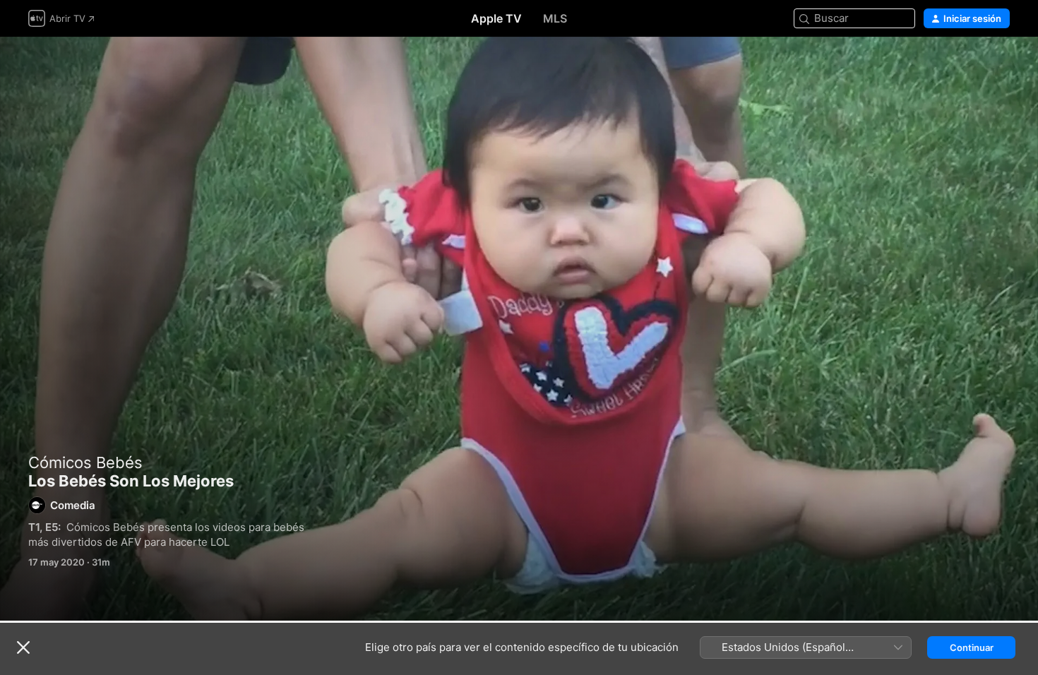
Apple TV (496, 18)
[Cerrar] (23, 647)
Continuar (972, 647)
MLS (555, 18)
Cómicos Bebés (85, 462)
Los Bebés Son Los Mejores (519, 329)
